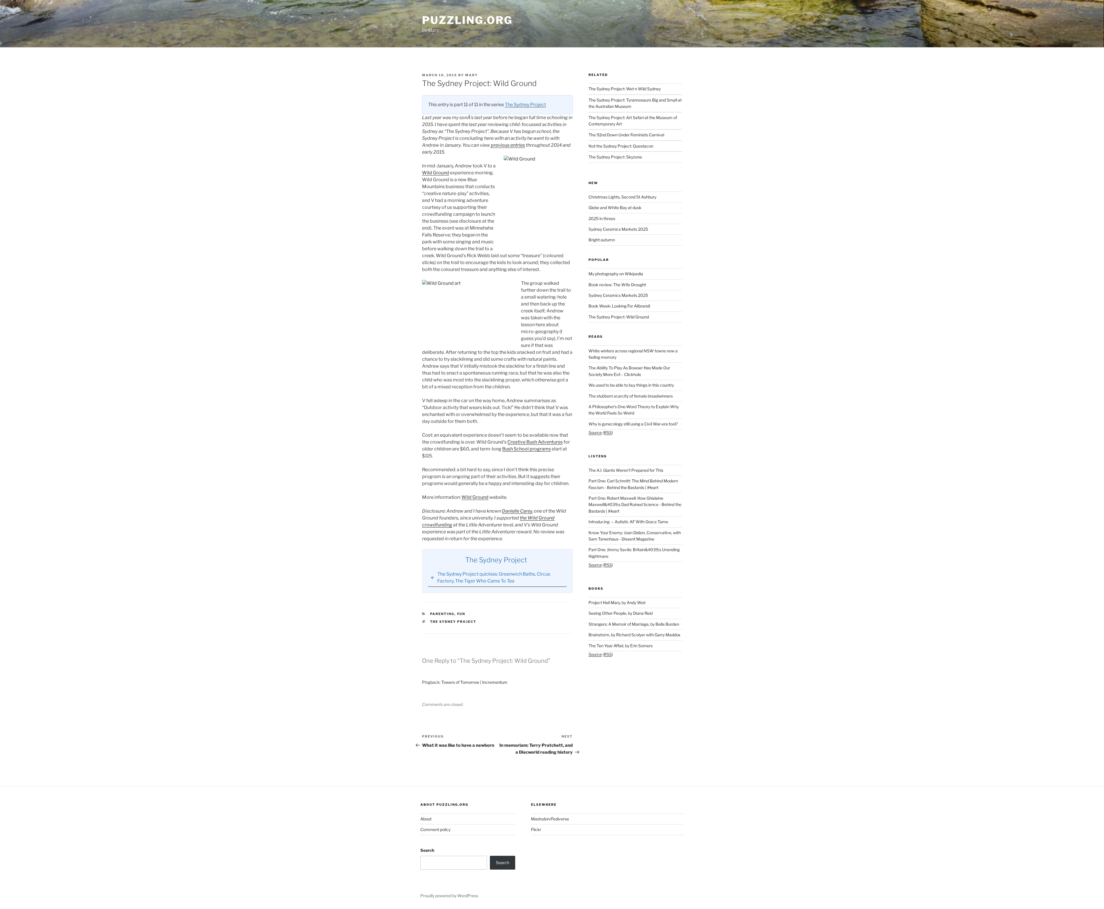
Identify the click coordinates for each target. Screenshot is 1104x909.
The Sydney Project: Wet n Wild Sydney (625, 88)
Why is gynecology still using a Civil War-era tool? (633, 423)
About (426, 818)
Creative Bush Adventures (535, 442)
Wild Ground (435, 172)
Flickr (536, 829)
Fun (461, 614)
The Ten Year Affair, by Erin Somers (621, 645)
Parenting (442, 614)
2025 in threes (602, 218)
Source (595, 432)
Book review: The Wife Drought (617, 284)
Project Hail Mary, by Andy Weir (617, 602)
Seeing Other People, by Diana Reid (621, 613)
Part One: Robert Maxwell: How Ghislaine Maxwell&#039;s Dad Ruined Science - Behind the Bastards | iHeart (635, 504)
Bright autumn (602, 239)
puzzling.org (467, 20)
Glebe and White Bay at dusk (615, 207)
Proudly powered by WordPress (449, 895)
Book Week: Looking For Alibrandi (619, 305)
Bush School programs (526, 449)
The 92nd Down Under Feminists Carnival (626, 134)
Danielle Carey (517, 511)
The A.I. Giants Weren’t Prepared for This (626, 470)
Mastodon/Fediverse (550, 818)
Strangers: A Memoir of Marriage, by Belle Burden (634, 624)
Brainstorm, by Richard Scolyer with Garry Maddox (635, 634)
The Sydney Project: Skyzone (615, 156)
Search (427, 850)
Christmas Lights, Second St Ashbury (622, 196)
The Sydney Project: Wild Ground (619, 316)
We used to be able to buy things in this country (631, 385)
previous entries (508, 145)
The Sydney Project (525, 104)
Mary (471, 75)
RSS (608, 432)
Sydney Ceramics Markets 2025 (618, 229)
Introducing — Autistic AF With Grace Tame (628, 521)
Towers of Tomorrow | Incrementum (474, 682)
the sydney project (453, 622)
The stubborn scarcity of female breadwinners (631, 396)
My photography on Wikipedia (616, 273)
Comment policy (435, 829)
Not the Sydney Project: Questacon (621, 146)
